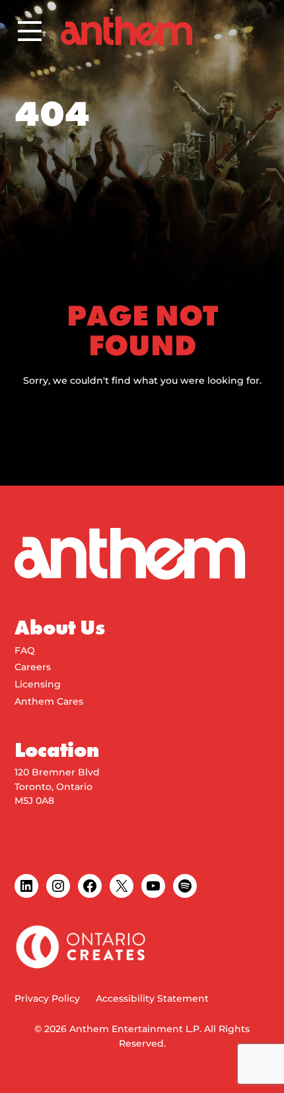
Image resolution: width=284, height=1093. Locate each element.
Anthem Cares (49, 701)
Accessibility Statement (152, 998)
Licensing (38, 684)
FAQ (25, 650)
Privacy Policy (47, 998)
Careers (33, 667)
